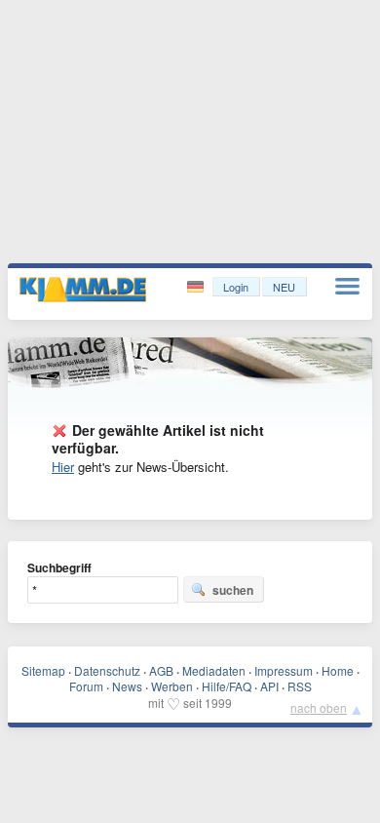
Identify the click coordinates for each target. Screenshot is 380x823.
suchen (232, 590)
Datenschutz (107, 670)
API (269, 686)
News (127, 686)
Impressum (283, 670)
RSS (299, 686)
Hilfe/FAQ (226, 686)
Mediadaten (214, 670)
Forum (86, 686)
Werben (172, 686)
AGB (161, 670)
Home (338, 670)
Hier (63, 466)
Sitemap (43, 670)
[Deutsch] (197, 287)
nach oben (318, 707)
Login (235, 286)
